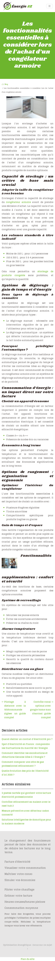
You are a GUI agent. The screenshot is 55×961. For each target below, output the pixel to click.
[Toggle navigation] (49, 6)
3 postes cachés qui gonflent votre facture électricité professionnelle (26, 795)
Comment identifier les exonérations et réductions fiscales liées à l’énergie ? (25, 755)
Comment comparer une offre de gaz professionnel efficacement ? (23, 764)
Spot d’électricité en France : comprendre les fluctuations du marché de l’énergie (26, 746)
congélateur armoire (18, 202)
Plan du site (27, 959)
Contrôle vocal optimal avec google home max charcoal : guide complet (40, 709)
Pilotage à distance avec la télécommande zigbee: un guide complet (15, 709)
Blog (6, 84)
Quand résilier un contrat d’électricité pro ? (27, 739)
